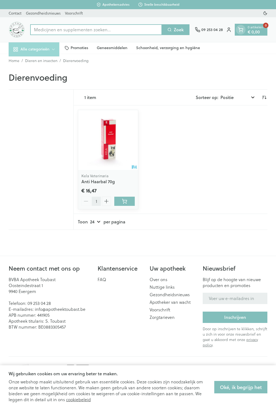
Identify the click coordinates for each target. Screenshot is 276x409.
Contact (15, 13)
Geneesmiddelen (112, 47)
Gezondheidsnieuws (43, 13)
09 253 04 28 (39, 303)
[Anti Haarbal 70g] (108, 140)
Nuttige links (162, 287)
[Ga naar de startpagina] (17, 30)
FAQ (102, 279)
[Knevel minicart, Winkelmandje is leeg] (241, 30)
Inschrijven (235, 317)
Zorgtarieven (162, 317)
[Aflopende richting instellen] (264, 97)
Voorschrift (74, 13)
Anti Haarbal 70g (98, 181)
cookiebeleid (78, 400)
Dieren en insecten (41, 60)
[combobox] (96, 29)
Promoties (79, 47)
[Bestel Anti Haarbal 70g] (124, 201)
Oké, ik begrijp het (241, 387)
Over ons (158, 279)
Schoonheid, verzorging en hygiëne (168, 47)
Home (14, 60)
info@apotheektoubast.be (60, 309)
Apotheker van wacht (170, 302)
